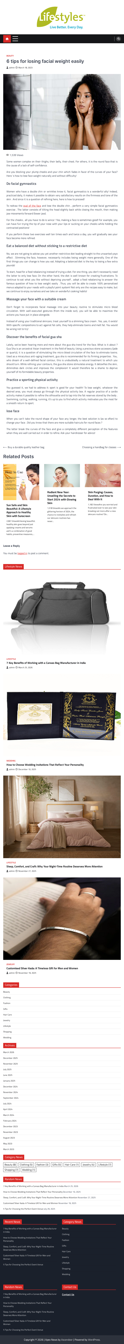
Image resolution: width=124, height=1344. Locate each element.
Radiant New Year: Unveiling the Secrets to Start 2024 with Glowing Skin (61, 497)
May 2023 (7, 1143)
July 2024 (7, 1103)
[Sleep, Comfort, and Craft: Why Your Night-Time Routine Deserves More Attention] (62, 817)
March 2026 (8, 1052)
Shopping (7, 1031)
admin (12, 67)
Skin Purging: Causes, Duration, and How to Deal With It (100, 495)
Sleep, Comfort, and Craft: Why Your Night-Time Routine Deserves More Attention (54, 866)
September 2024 (10, 1097)
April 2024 (7, 1109)
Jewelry (10, 964)
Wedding (11, 761)
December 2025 (10, 1058)
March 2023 (8, 1149)
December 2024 (10, 1086)
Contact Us (68, 1294)
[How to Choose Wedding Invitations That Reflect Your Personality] (62, 715)
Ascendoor (67, 1340)
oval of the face (32, 206)
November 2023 (10, 1132)
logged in (22, 553)
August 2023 (9, 1137)
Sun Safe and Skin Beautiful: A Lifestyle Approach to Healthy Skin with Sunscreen (18, 510)
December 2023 (10, 1126)
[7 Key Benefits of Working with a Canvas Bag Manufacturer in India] (62, 613)
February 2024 (9, 1120)
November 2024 (10, 1092)
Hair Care (7, 1014)
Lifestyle (11, 659)
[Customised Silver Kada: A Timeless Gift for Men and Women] (62, 918)
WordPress (94, 1340)
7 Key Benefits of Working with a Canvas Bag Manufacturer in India (46, 663)
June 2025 (7, 1075)
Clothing (7, 997)
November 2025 (10, 1063)
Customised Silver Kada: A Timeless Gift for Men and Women (42, 968)
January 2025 (9, 1080)
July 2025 (7, 1069)
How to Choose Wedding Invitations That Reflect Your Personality (45, 764)
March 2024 (8, 1115)
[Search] (118, 38)
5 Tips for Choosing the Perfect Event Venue (23, 1208)
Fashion (6, 1003)
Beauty (10, 56)
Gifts (5, 1009)
